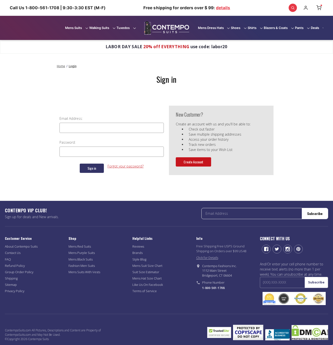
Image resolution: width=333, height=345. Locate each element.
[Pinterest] (298, 249)
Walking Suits (99, 28)
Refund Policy (15, 265)
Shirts (252, 28)
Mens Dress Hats (211, 28)
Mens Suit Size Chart (147, 265)
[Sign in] (305, 7)
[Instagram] (287, 249)
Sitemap (11, 284)
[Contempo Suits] (166, 28)
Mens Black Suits (81, 259)
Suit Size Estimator (145, 272)
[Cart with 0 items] (318, 7)
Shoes (235, 28)
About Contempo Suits (21, 246)
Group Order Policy (19, 272)
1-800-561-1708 (213, 288)
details (223, 7)
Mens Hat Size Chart (147, 278)
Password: (67, 142)
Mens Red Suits (80, 246)
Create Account (193, 161)
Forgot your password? (126, 166)
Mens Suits (73, 28)
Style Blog (139, 259)
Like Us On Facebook (147, 284)
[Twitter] (277, 249)
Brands (137, 253)
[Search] (293, 8)
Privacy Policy (14, 291)
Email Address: (71, 118)
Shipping (11, 278)
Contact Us (12, 253)
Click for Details (207, 257)
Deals (315, 28)
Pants (299, 28)
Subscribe (315, 213)
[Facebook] (266, 249)
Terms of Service (144, 291)
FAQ (8, 259)
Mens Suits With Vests (84, 272)
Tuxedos (123, 28)
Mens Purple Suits (82, 253)
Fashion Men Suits (82, 265)
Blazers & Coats (276, 28)
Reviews (138, 246)
